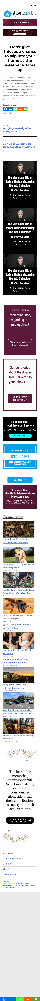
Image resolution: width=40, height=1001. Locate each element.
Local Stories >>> (20, 479)
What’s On (6, 869)
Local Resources (8, 863)
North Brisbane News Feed (13, 517)
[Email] (25, 109)
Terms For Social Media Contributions (25, 885)
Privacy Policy (6, 883)
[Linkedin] (10, 109)
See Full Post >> (8, 113)
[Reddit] (20, 109)
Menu (33, 5)
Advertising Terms (7, 885)
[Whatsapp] (15, 109)
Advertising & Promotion (11, 887)
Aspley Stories (8, 853)
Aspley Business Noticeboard (12, 858)
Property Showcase (9, 874)
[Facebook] (5, 109)
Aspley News (6, 881)
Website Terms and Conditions (21, 883)
